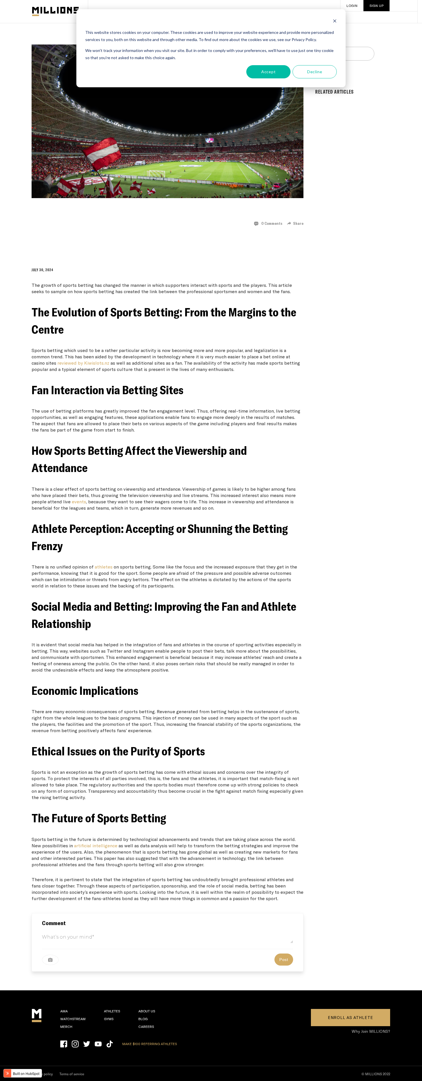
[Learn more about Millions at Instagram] (75, 1044)
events (79, 501)
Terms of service (71, 1074)
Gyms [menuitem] (108, 1019)
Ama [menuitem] (64, 1011)
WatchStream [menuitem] (73, 1019)
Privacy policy (42, 1074)
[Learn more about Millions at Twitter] (86, 1044)
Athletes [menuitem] (112, 1011)
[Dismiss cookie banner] (335, 21)
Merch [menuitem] (66, 1026)
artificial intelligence (95, 845)
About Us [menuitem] (146, 1011)
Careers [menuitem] (146, 1026)
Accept (268, 71)
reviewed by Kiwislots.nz (83, 363)
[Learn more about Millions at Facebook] (63, 1044)
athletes (104, 566)
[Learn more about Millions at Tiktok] (109, 1044)
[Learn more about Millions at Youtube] (98, 1044)
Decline (314, 71)
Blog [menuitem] (143, 1019)
